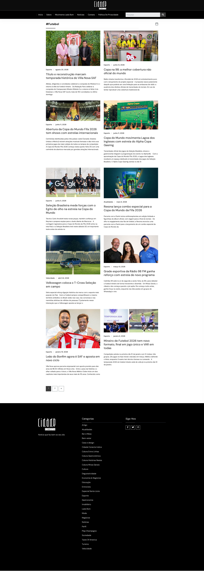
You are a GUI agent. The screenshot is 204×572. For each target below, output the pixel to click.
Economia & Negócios (91, 478)
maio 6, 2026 (122, 202)
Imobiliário (86, 504)
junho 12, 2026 (119, 65)
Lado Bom (86, 509)
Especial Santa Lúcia (91, 491)
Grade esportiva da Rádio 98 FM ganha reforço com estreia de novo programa (129, 273)
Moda (84, 513)
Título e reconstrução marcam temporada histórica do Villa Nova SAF (71, 76)
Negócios (86, 517)
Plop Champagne (89, 531)
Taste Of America (89, 540)
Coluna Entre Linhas (90, 451)
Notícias (80, 14)
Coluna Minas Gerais (91, 465)
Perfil (84, 526)
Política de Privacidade (108, 14)
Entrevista (86, 487)
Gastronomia (87, 500)
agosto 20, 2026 (61, 70)
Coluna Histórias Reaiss (92, 460)
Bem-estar (86, 438)
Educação (86, 482)
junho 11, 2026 (60, 125)
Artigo (84, 425)
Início (40, 14)
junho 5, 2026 (60, 201)
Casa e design (88, 442)
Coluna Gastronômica (91, 456)
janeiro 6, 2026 (119, 336)
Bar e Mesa (86, 434)
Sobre (48, 14)
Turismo (85, 544)
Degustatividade (89, 473)
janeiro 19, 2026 (61, 352)
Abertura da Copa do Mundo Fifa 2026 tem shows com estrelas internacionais (72, 131)
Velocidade (50, 278)
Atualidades (108, 202)
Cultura (85, 469)
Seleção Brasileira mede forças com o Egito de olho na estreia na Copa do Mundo (71, 209)
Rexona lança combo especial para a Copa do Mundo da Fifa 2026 (128, 208)
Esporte (49, 70)
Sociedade (86, 535)
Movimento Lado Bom (64, 14)
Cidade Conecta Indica (92, 447)
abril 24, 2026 (63, 278)
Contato (91, 14)
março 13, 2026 (119, 267)
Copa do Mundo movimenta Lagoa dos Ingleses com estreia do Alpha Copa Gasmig (129, 141)
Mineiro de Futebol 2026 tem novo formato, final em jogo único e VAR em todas (129, 344)
